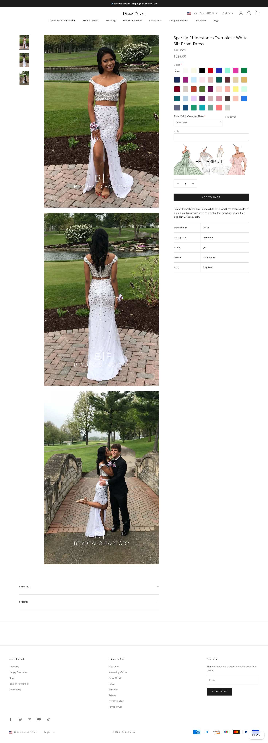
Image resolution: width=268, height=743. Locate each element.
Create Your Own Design (62, 20)
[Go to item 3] (24, 77)
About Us (14, 666)
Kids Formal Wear (132, 20)
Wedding (111, 20)
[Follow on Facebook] (10, 719)
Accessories (155, 20)
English (226, 13)
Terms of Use (115, 706)
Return (112, 695)
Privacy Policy (116, 701)
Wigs (216, 20)
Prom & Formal (91, 20)
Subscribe (219, 691)
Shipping (113, 689)
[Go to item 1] (24, 42)
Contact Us (15, 689)
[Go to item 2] (24, 60)
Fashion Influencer (18, 683)
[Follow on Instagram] (20, 719)
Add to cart (211, 197)
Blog (11, 678)
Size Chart (230, 117)
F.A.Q (111, 683)
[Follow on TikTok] (48, 719)
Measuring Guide (117, 672)
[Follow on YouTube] (39, 719)
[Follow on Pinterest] (29, 719)
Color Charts (115, 678)
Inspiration (200, 20)
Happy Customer (18, 672)
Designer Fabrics (178, 20)
